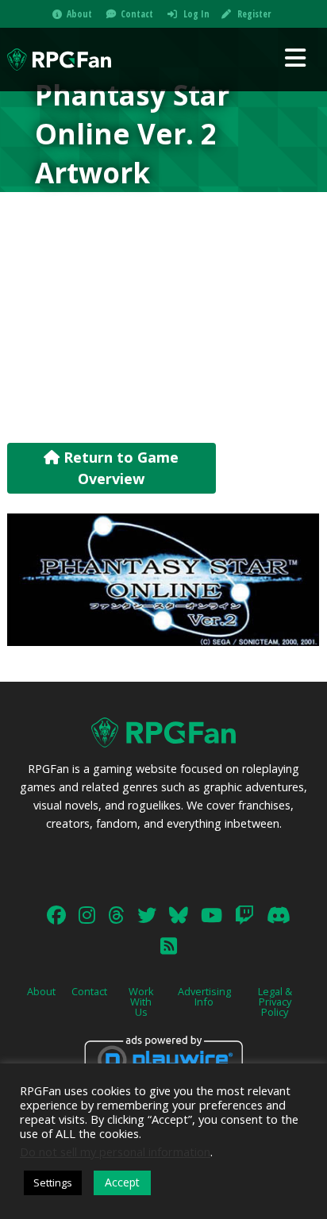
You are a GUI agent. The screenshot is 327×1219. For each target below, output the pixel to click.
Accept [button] (122, 1182)
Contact (137, 14)
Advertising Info (204, 996)
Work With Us (141, 1001)
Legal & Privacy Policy (275, 1001)
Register (254, 14)
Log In (196, 14)
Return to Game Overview (119, 468)
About (79, 14)
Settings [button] (52, 1182)
